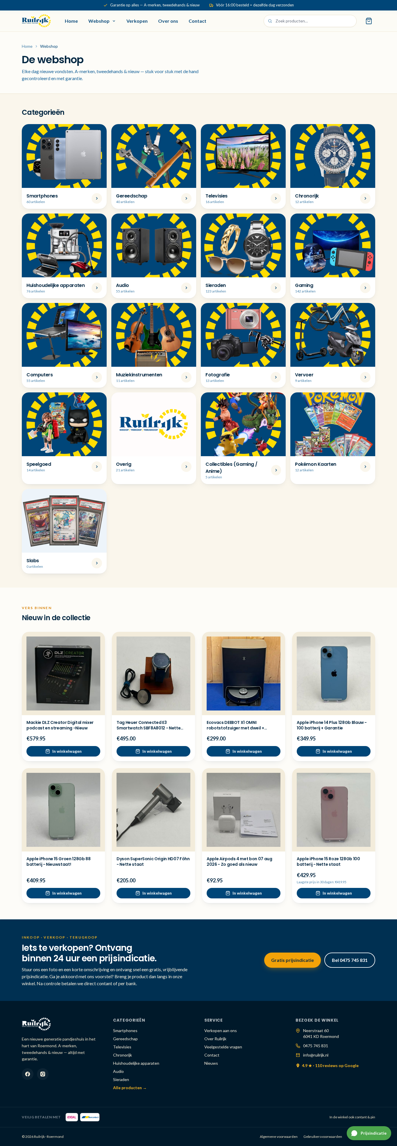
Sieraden (121, 1079)
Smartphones (125, 1030)
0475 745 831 (315, 1045)
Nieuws (211, 1063)
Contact (197, 21)
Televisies (122, 1046)
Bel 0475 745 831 (350, 960)
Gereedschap (125, 1038)
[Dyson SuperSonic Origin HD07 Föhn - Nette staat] (153, 809)
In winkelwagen (67, 751)
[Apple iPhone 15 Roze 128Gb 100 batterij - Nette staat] (333, 809)
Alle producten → (130, 1087)
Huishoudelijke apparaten (136, 1063)
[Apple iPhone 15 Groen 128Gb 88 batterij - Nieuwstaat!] (63, 809)
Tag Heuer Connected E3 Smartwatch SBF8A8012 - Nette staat (148, 728)
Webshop (99, 21)
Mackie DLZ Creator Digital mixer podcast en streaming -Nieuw (60, 725)
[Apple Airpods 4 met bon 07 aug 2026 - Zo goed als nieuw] (243, 809)
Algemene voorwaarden (279, 1136)
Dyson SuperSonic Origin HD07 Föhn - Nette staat (153, 861)
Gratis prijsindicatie (292, 960)
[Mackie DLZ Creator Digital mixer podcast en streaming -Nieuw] (63, 673)
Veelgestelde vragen (223, 1046)
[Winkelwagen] (368, 21)
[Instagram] (43, 1074)
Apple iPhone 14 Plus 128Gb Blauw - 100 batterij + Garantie (332, 725)
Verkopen (137, 21)
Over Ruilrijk (215, 1038)
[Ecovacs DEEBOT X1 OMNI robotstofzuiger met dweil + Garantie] (243, 673)
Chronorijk (122, 1054)
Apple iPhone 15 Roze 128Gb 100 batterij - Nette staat (328, 861)
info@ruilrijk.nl (315, 1054)
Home (71, 21)
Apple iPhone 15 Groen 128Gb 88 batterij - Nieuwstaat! (58, 861)
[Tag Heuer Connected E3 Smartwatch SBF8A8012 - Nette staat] (153, 673)
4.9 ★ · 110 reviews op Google (330, 1065)
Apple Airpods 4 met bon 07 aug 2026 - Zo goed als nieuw (239, 861)
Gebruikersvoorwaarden (322, 1136)
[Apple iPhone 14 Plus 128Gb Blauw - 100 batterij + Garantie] (333, 673)
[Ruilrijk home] (36, 21)
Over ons (168, 21)
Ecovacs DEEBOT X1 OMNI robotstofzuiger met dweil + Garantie (235, 728)
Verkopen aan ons (220, 1030)
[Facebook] (27, 1074)
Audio (118, 1071)
